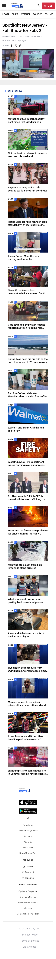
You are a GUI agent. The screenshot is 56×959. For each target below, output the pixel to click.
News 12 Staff (8, 37)
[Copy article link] (20, 45)
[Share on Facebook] (11, 45)
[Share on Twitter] (16, 45)
